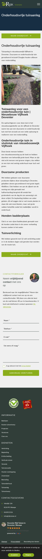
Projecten (4, 428)
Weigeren (28, 555)
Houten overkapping (8, 472)
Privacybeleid (15, 541)
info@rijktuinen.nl (10, 516)
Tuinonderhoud (6, 483)
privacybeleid (26, 366)
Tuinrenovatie (6, 468)
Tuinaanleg (5, 487)
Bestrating (4, 479)
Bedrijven (4, 421)
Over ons (4, 436)
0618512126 (8, 512)
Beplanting (5, 452)
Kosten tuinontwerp (8, 424)
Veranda (4, 464)
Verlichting (5, 448)
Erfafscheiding (6, 456)
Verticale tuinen (6, 460)
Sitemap (4, 541)
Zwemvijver (5, 476)
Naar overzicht (19, 36)
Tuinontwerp (5, 491)
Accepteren (14, 555)
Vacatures (4, 432)
